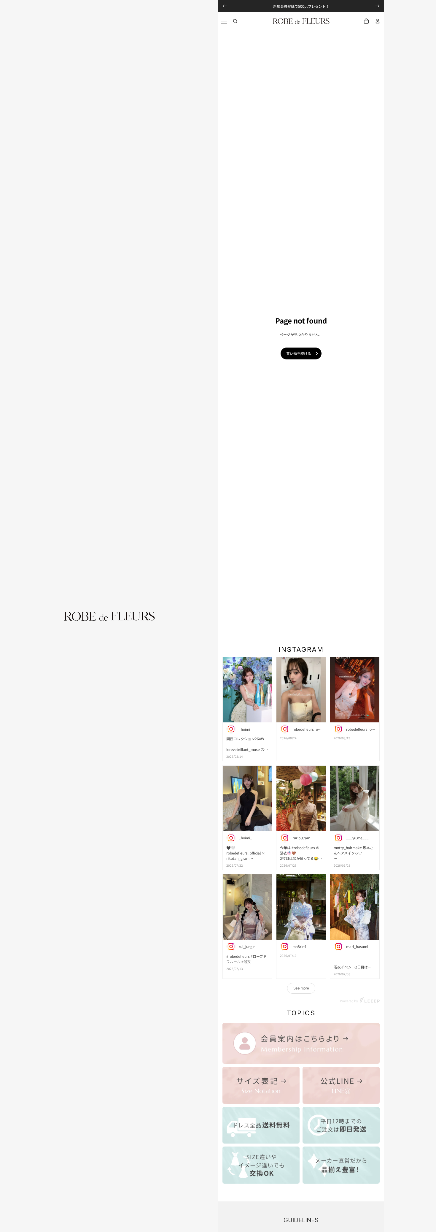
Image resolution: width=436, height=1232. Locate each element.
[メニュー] (224, 21)
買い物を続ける (298, 353)
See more (301, 988)
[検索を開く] (235, 21)
